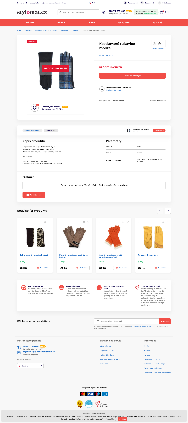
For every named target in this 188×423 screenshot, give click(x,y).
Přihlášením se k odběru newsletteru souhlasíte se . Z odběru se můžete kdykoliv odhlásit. (131, 327)
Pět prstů (64, 30)
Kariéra (147, 355)
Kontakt (20, 3)
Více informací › (106, 55)
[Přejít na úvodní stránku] (32, 12)
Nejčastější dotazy (107, 355)
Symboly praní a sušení (110, 359)
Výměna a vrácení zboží (51, 3)
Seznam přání (150, 3)
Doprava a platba (32, 3)
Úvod (19, 30)
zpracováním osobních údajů (141, 326)
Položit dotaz (35, 195)
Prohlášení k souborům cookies (157, 373)
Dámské (28, 30)
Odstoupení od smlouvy (154, 368)
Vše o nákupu (105, 346)
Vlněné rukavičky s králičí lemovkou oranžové (110, 256)
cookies (99, 419)
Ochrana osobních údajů (154, 364)
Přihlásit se (166, 3)
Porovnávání (133, 3)
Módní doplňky (41, 30)
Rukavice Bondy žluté (148, 255)
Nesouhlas (110, 419)
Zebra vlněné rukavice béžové (34, 255)
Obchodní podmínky (153, 359)
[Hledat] (60, 12)
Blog (64, 3)
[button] (168, 211)
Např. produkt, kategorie (73, 12)
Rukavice (53, 30)
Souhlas (122, 419)
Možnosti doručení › (114, 90)
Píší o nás (104, 364)
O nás (146, 346)
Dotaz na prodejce (132, 75)
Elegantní (75, 30)
